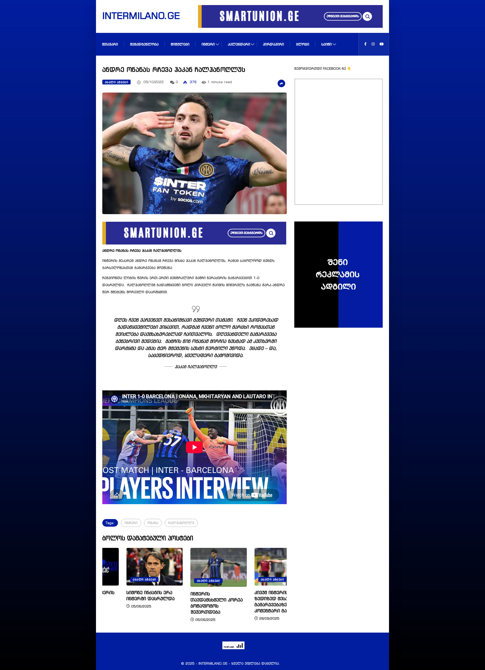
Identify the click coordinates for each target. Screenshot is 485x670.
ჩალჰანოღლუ (181, 523)
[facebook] (365, 44)
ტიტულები (180, 44)
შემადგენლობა (144, 44)
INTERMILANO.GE (134, 15)
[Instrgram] (373, 44)
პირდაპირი (273, 44)
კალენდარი (239, 44)
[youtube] (382, 44)
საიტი (326, 44)
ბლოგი (302, 44)
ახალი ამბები (116, 82)
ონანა (153, 523)
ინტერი (208, 44)
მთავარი (110, 44)
